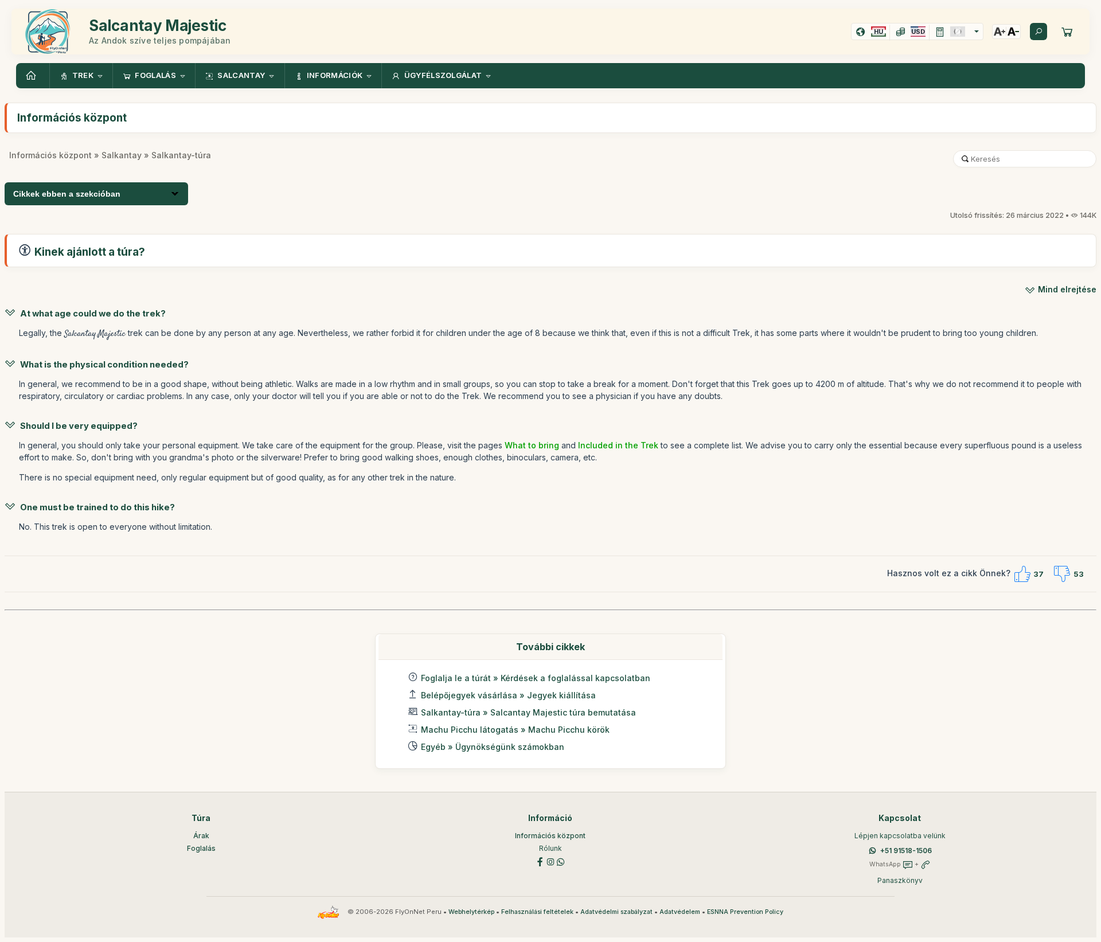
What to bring (533, 445)
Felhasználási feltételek (537, 912)
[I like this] (1022, 574)
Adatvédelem (679, 912)
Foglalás (201, 848)
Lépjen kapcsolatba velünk (900, 835)
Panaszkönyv (900, 880)
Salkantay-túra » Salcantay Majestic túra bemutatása (528, 712)
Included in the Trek (617, 445)
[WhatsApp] (561, 861)
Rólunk (550, 848)
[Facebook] (540, 861)
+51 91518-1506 (906, 850)
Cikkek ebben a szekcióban (66, 193)
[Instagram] (550, 861)
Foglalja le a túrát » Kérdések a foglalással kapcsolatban (535, 678)
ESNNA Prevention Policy (745, 912)
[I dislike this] (1062, 574)
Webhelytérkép (471, 912)
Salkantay (121, 155)
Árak (201, 835)
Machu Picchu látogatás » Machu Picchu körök (515, 729)
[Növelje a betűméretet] (999, 31)
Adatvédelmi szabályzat (616, 912)
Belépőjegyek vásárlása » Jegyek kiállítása (508, 695)
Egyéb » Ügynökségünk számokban (492, 747)
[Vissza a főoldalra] (32, 75)
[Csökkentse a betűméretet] (1013, 31)
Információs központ (50, 155)
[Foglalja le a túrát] (1067, 31)
